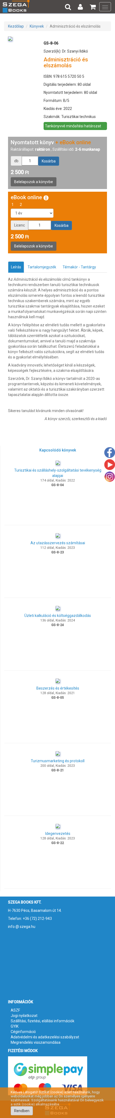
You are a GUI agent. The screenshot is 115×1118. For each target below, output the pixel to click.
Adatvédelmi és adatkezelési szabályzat (45, 1037)
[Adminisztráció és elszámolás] (10, 38)
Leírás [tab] (16, 267)
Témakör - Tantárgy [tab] (79, 267)
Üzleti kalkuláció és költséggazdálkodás (57, 615)
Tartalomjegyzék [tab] (42, 267)
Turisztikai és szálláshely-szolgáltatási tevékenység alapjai (57, 473)
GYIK (14, 1026)
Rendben (21, 1111)
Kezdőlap (16, 26)
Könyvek (37, 26)
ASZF (15, 1010)
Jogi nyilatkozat (24, 1015)
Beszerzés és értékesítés (57, 688)
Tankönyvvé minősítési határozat (73, 126)
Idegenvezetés (57, 833)
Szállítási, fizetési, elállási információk (42, 1021)
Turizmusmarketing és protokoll (58, 761)
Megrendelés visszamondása (35, 1042)
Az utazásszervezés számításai (57, 543)
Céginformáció (23, 1032)
